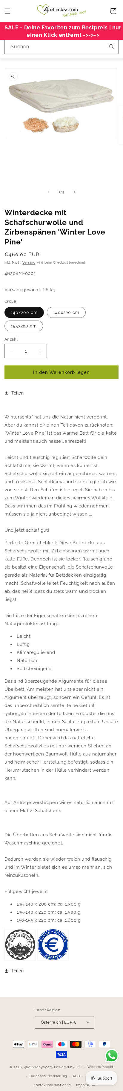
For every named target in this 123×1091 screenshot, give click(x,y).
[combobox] (61, 47)
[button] (7, 11)
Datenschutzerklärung (48, 1076)
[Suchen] (111, 46)
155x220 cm (24, 326)
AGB (76, 1076)
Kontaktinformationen (51, 1085)
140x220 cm (66, 312)
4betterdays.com (38, 1067)
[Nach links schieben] (48, 192)
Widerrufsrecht (100, 1067)
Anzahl (11, 339)
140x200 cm (24, 312)
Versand (28, 262)
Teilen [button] (17, 393)
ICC (79, 1067)
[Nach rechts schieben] (74, 192)
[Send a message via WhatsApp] (112, 1056)
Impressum (85, 1085)
